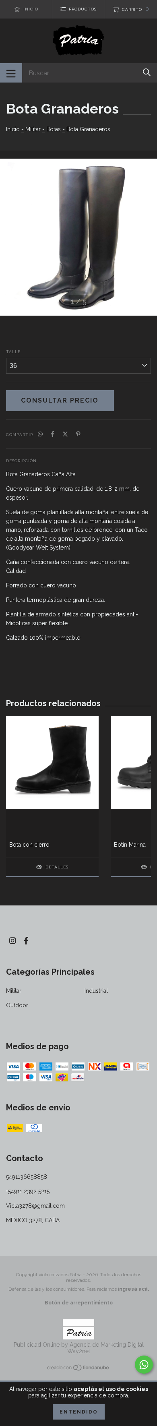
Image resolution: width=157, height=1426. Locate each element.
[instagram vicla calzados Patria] (12, 941)
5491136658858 (26, 1177)
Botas (53, 129)
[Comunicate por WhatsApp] (144, 1365)
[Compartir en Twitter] (65, 434)
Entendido (79, 1412)
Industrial (96, 991)
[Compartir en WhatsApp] (40, 434)
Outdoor (17, 1005)
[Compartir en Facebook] (53, 434)
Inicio (13, 129)
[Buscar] (147, 72)
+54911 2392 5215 (28, 1191)
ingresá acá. (133, 1289)
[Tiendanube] (78, 1369)
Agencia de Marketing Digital (107, 1344)
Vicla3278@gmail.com (35, 1206)
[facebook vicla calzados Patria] (26, 941)
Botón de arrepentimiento (79, 1303)
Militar (33, 129)
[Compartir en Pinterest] (78, 434)
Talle (13, 351)
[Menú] (11, 73)
